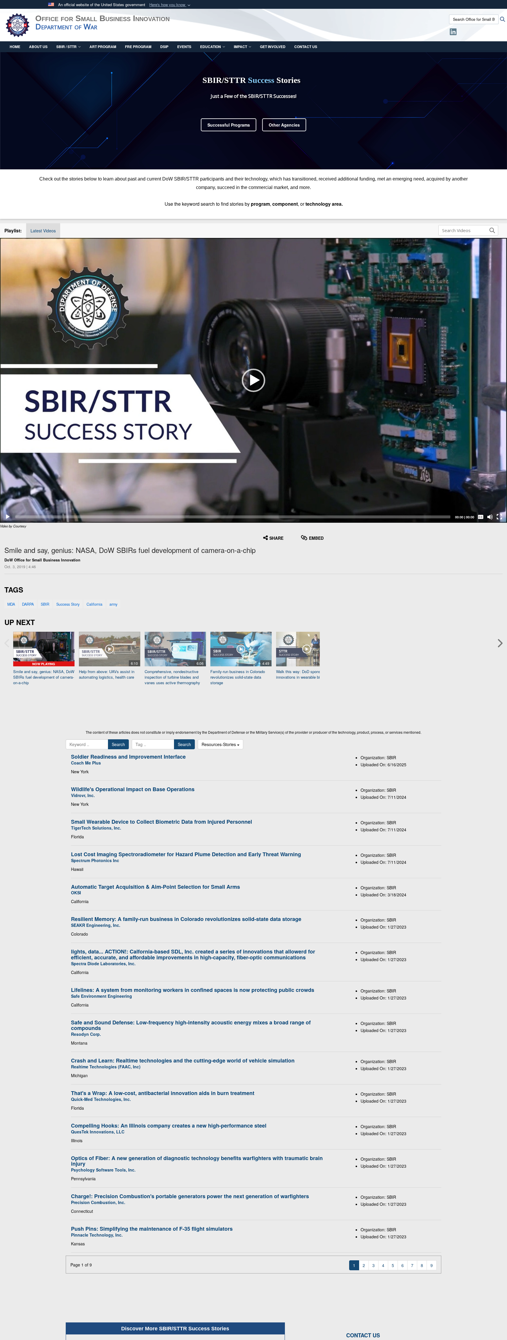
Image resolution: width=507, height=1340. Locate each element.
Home (15, 46)
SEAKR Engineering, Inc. (95, 925)
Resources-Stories (219, 744)
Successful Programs (228, 125)
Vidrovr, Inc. (83, 795)
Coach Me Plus (86, 763)
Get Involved (272, 46)
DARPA (28, 604)
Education (210, 46)
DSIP (164, 46)
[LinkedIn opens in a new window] (453, 33)
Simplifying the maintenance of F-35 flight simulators (152, 1228)
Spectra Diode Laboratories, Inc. (103, 963)
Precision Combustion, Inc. (98, 1202)
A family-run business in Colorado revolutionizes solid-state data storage (186, 919)
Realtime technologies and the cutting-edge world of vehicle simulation (183, 1060)
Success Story (68, 604)
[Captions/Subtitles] (481, 517)
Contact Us (305, 46)
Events (184, 46)
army (113, 604)
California (94, 604)
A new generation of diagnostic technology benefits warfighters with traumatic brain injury (197, 1161)
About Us (38, 46)
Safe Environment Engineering (101, 996)
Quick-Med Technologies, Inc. (101, 1099)
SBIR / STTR (66, 46)
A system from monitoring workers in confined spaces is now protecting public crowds (192, 990)
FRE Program (138, 46)
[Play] (8, 517)
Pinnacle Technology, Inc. (97, 1235)
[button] (170, 5)
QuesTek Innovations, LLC (97, 1132)
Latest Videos (43, 231)
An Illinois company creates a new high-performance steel (168, 1125)
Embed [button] (316, 538)
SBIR (45, 604)
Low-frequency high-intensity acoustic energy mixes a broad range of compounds (191, 1025)
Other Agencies (284, 125)
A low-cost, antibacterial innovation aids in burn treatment (162, 1093)
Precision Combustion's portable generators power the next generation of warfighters (190, 1196)
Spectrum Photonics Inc (95, 860)
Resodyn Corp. (86, 1034)
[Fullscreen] (499, 517)
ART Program (102, 46)
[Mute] (490, 517)
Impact (240, 46)
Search (118, 744)
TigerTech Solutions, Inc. (96, 828)
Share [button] (276, 538)
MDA (11, 604)
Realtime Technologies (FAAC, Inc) (106, 1067)
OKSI (76, 892)
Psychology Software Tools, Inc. (103, 1170)
